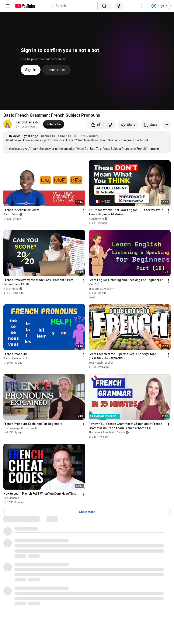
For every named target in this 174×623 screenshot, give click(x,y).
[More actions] (166, 124)
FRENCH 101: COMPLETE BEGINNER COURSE (69, 136)
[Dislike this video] (110, 124)
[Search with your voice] (118, 6)
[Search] (104, 6)
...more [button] (154, 148)
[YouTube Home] (25, 6)
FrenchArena (24, 122)
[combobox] (76, 5)
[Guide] (7, 5)
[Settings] (142, 5)
